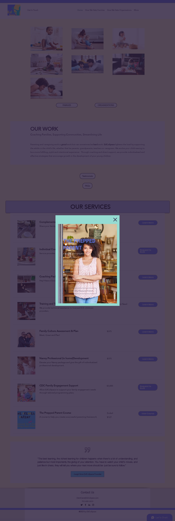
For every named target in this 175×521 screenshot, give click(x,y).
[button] (115, 219)
